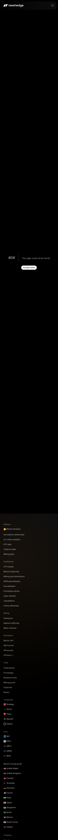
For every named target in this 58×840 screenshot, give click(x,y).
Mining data (9, 554)
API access (8, 650)
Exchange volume (11, 591)
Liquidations (9, 601)
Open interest (10, 596)
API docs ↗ (8, 655)
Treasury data (10, 549)
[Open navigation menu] (52, 5)
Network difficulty (11, 623)
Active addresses (11, 606)
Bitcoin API (8, 641)
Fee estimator (9, 586)
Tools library (9, 668)
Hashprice (8, 618)
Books (6, 692)
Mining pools (9, 683)
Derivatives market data (14, 535)
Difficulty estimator (12, 581)
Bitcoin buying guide (13, 764)
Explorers (8, 687)
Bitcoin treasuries (11, 572)
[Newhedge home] (13, 5)
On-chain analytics (12, 540)
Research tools (10, 678)
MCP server (9, 645)
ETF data (7, 544)
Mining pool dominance (14, 576)
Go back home (29, 267)
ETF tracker (9, 567)
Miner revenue (10, 628)
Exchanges (9, 673)
